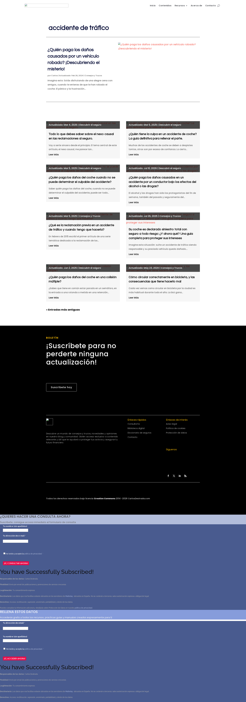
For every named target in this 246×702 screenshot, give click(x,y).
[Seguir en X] (174, 476)
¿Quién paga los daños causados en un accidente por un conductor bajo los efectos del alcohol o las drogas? (162, 182)
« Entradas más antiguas (63, 309)
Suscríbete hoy (61, 387)
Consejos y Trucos (93, 75)
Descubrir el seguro (90, 124)
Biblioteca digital (136, 428)
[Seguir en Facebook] (168, 476)
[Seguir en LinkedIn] (179, 476)
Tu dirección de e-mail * (14, 536)
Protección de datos (176, 432)
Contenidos (165, 5)
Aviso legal (171, 423)
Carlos (54, 75)
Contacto (210, 5)
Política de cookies (175, 428)
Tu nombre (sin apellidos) (15, 526)
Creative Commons (104, 498)
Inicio (153, 5)
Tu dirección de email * (14, 623)
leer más (54, 154)
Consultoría (134, 423)
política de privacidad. (84, 608)
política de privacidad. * (33, 554)
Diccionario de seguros (139, 432)
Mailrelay (69, 596)
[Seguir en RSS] (185, 476)
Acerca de (196, 5)
